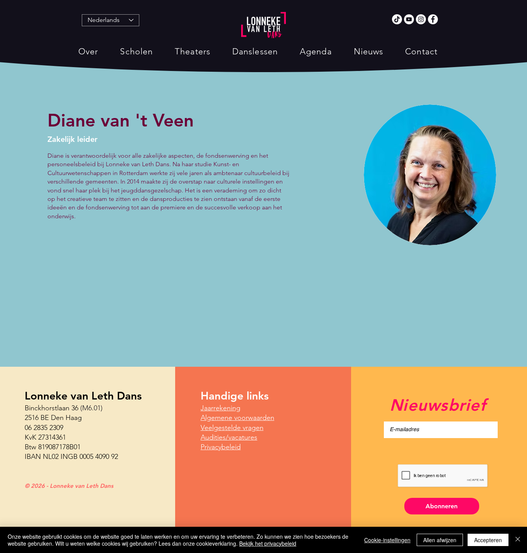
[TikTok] (397, 19)
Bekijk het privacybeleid (267, 543)
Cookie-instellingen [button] (387, 540)
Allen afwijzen (439, 540)
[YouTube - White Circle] (409, 19)
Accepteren (488, 540)
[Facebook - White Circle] (433, 19)
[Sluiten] (517, 540)
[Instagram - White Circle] (421, 19)
